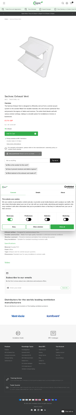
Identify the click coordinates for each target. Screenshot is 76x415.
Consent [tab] (13, 192)
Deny (14, 227)
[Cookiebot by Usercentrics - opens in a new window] (66, 187)
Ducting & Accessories (10, 355)
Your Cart (58, 355)
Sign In (57, 349)
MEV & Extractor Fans (10, 352)
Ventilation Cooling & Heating (28, 369)
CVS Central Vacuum (27, 366)
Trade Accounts (42, 349)
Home (6, 19)
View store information (14, 144)
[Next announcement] (72, 14)
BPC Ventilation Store (35, 403)
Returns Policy (42, 363)
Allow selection (38, 227)
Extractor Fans (25, 360)
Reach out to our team (21, 153)
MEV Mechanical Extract (27, 358)
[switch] (28, 219)
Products (7, 349)
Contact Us (41, 360)
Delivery (41, 352)
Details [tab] (38, 192)
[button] (4, 3)
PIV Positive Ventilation (27, 363)
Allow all (62, 227)
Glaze (40, 406)
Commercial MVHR (26, 355)
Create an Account (60, 352)
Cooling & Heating (9, 358)
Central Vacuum (8, 360)
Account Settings (60, 358)
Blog (40, 358)
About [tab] (63, 192)
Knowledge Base (26, 349)
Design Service (42, 355)
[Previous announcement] (4, 14)
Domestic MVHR (26, 352)
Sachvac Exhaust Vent (15, 19)
